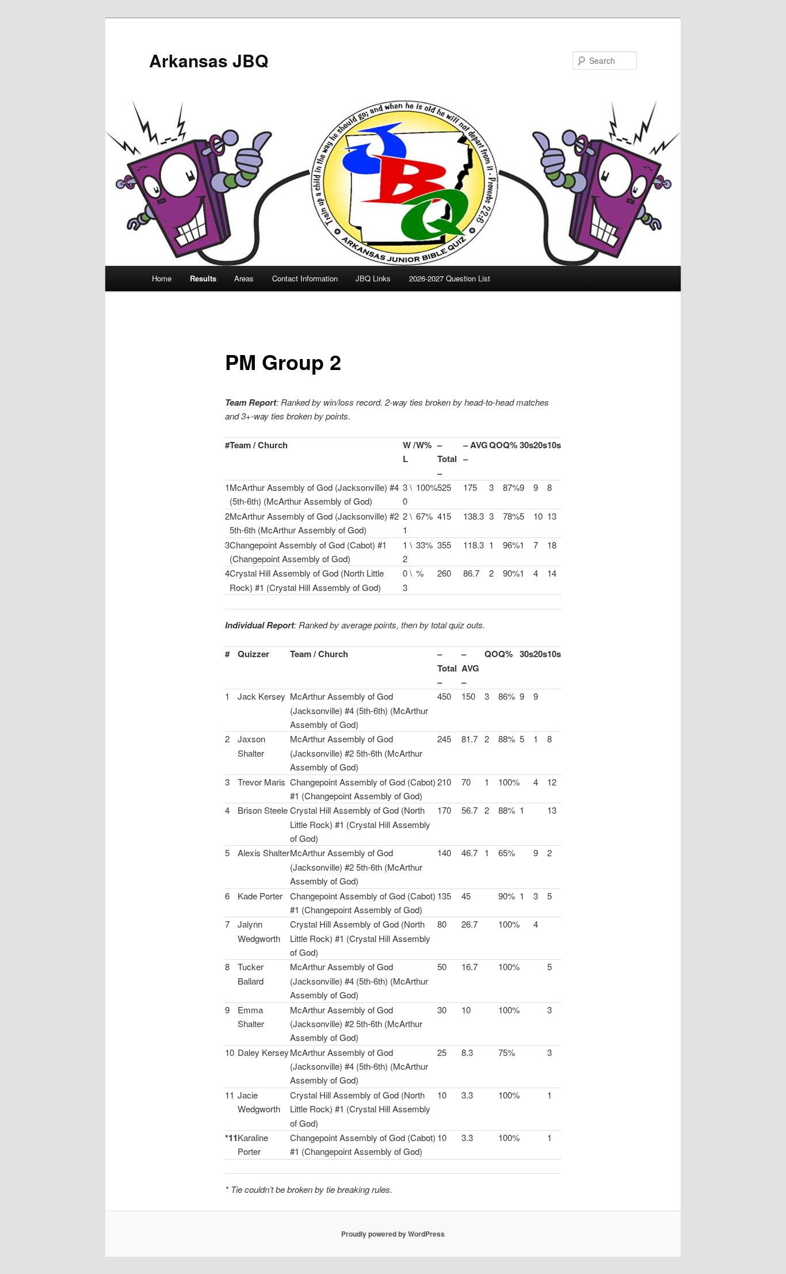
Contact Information (305, 278)
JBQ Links (373, 278)
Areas (244, 278)
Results (203, 278)
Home (161, 278)
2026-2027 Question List (449, 278)
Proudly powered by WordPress (393, 1234)
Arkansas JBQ (208, 60)
